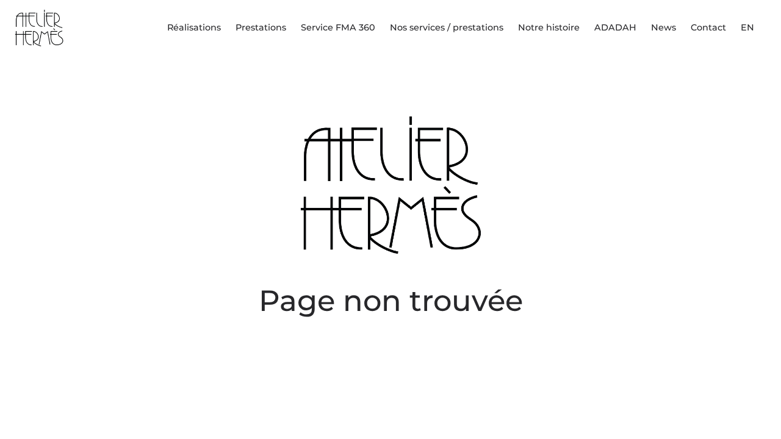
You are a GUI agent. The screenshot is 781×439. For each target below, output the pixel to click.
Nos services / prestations (446, 27)
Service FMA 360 (338, 27)
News (663, 27)
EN (747, 27)
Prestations (261, 27)
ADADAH (615, 27)
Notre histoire (549, 27)
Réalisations (194, 27)
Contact (708, 27)
